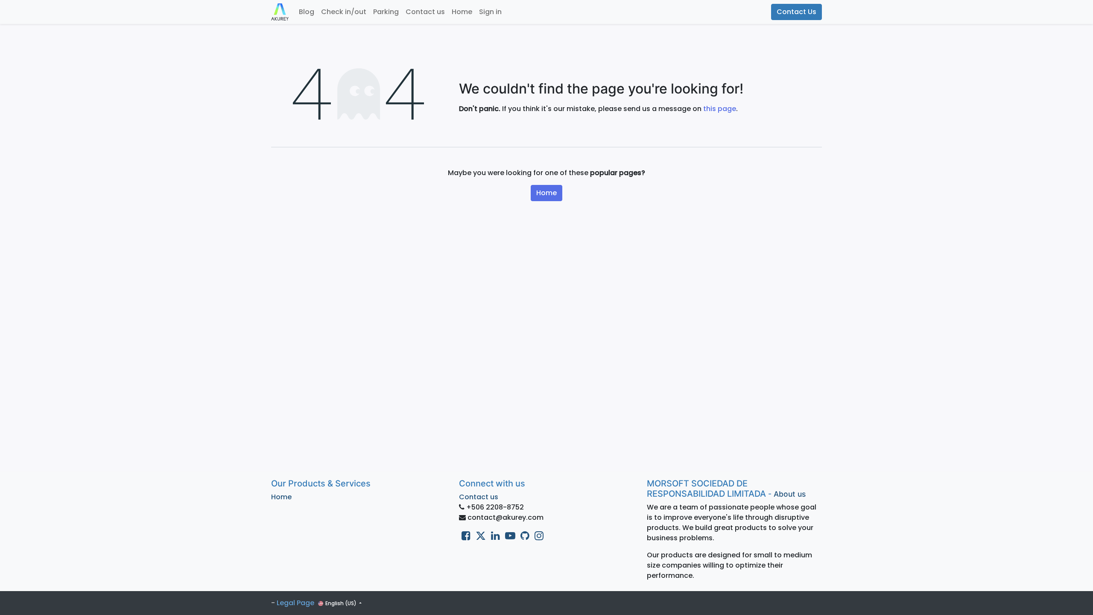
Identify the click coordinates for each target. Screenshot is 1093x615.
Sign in (490, 12)
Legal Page (295, 603)
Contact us (478, 497)
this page (719, 109)
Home (546, 193)
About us (790, 493)
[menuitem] (306, 11)
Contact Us (796, 12)
